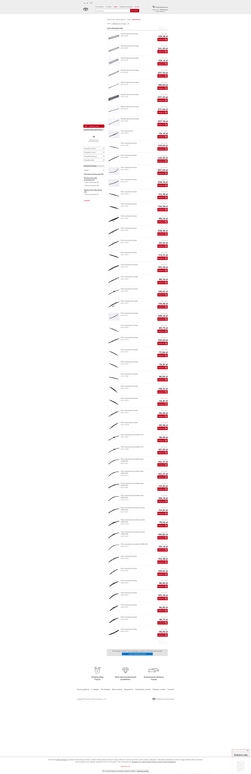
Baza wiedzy (117, 689)
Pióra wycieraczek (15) (92, 194)
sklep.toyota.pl (62, 759)
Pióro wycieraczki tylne (129, 556)
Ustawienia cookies (143, 689)
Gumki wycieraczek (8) (92, 182)
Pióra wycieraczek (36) (92, 185)
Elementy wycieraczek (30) (94, 174)
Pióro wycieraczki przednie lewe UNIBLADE (132, 460)
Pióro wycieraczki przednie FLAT (132, 434)
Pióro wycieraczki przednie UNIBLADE (134, 544)
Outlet (115, 6)
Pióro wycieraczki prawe (129, 264)
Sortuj (109, 23)
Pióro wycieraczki (127, 131)
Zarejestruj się (164, 9)
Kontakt (137, 6)
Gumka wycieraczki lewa (129, 33)
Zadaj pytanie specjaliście (137, 654)
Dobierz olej (93, 126)
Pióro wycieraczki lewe (129, 143)
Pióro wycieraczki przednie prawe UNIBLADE (133, 508)
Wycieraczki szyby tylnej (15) (93, 191)
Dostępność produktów (126, 6)
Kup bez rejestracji (160, 11)
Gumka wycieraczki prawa (130, 46)
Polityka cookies (159, 689)
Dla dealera (105, 689)
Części (86, 170)
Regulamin (128, 689)
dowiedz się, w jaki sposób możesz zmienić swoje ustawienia (154, 761)
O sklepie (108, 6)
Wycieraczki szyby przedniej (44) (90, 179)
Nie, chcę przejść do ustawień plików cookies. (119, 771)
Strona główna (99, 6)
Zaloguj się (155, 9)
